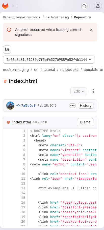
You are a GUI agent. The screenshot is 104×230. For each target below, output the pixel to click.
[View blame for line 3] (7, 140)
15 (23, 198)
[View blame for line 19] (7, 216)
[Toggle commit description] (72, 105)
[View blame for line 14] (7, 193)
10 (23, 174)
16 (23, 202)
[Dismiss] (91, 30)
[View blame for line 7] (7, 159)
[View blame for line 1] (7, 130)
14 (23, 193)
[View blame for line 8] (7, 164)
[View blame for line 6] (7, 154)
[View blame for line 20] (7, 221)
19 (23, 217)
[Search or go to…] (84, 6)
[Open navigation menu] (14, 6)
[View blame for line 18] (7, 212)
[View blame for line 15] (7, 197)
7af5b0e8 (28, 105)
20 (23, 221)
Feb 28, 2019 (47, 105)
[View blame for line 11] (7, 178)
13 (23, 188)
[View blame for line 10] (7, 173)
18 (23, 212)
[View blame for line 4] (7, 145)
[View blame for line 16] (7, 202)
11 (23, 178)
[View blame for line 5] (7, 150)
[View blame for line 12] (7, 183)
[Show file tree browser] (7, 49)
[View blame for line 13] (7, 188)
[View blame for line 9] (7, 169)
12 (23, 183)
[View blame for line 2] (7, 135)
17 (23, 207)
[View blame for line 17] (7, 207)
